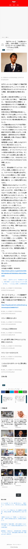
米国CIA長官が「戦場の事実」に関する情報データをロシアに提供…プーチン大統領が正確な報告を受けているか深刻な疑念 (13, 525)
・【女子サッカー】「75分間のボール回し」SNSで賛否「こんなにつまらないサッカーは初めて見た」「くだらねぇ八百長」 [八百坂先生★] (14, 281)
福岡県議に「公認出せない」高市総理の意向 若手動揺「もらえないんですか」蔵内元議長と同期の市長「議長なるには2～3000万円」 (13, 532)
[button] (3, 392)
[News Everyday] (14, 2)
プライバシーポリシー (17, 544)
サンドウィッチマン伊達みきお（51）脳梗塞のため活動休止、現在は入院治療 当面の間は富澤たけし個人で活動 (13, 512)
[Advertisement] (14, 22)
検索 (19, 495)
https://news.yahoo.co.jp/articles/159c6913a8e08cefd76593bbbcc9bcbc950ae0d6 (14, 273)
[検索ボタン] (26, 2)
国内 (3, 49)
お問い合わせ (9, 544)
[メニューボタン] (2, 2)
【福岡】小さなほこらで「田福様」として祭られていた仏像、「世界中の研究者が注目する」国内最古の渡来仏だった (13, 518)
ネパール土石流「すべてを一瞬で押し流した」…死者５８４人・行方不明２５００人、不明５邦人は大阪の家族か (13, 505)
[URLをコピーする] (25, 392)
